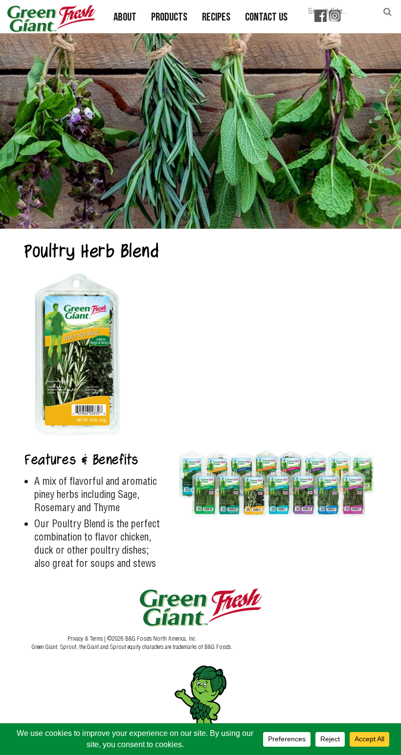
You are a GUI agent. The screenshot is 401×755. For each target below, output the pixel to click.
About (124, 17)
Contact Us (266, 17)
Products (169, 17)
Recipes (216, 17)
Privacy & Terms (85, 638)
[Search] (387, 12)
